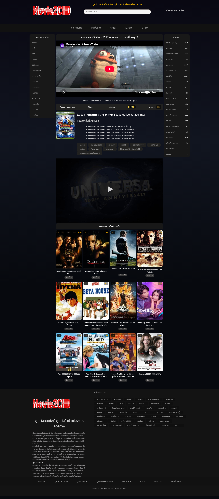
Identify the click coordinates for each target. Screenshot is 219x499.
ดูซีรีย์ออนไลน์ (82, 481)
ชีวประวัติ (169, 59)
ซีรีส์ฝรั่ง (35, 59)
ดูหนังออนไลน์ (76, 27)
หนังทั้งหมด (96, 27)
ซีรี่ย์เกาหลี (126, 481)
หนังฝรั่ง (35, 93)
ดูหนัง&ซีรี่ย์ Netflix (105, 481)
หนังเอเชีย (35, 104)
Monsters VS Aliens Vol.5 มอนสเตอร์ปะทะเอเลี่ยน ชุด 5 (111, 135)
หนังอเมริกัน (166, 416)
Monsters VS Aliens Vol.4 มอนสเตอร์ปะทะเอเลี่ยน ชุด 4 (111, 132)
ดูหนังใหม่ (42, 481)
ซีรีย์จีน (142, 481)
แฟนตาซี (169, 93)
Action (82, 149)
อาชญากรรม (171, 70)
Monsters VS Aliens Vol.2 (130, 149)
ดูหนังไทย (158, 481)
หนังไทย (35, 115)
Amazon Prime (102, 399)
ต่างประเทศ (170, 148)
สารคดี (168, 81)
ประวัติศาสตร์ (171, 98)
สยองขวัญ (170, 104)
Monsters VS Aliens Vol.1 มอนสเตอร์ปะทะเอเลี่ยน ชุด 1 (110, 126)
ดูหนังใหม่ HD (36, 70)
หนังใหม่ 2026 (126, 421)
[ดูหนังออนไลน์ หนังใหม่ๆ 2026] (52, 16)
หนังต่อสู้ (128, 27)
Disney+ (117, 399)
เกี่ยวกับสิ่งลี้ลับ (171, 115)
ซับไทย (111, 403)
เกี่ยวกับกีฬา (170, 132)
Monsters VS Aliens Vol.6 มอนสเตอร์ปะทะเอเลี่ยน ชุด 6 (111, 138)
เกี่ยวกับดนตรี (171, 109)
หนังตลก (144, 27)
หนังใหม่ (35, 109)
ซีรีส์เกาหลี (35, 65)
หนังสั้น (168, 154)
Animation (110, 149)
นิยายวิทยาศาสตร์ (172, 126)
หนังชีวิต (169, 76)
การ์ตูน (34, 48)
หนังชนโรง (123, 412)
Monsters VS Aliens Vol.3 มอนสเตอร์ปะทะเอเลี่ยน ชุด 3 (111, 129)
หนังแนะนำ (100, 421)
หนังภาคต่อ (36, 98)
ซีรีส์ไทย (167, 403)
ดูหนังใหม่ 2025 (61, 481)
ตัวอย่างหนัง (36, 76)
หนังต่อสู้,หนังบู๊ (138, 145)
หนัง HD (35, 81)
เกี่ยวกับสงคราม (172, 143)
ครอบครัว (169, 87)
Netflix (113, 27)
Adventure (95, 149)
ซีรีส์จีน (131, 403)
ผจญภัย (111, 145)
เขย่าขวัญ (169, 137)
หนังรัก (168, 121)
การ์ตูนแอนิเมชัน (96, 145)
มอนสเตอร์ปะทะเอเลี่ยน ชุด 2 (90, 153)
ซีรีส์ (33, 54)
